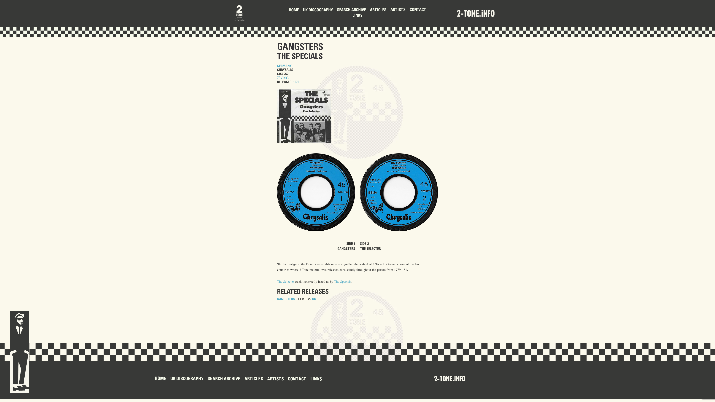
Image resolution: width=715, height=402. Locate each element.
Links (357, 15)
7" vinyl (283, 78)
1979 (296, 82)
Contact (418, 10)
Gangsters (300, 47)
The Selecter (285, 281)
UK (314, 299)
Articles (378, 10)
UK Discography (318, 10)
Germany (284, 66)
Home (294, 10)
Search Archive (351, 10)
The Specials (300, 57)
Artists (398, 10)
